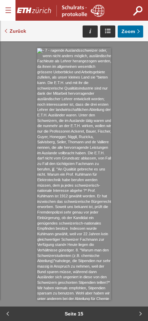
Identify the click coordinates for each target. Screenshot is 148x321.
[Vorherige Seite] (7, 314)
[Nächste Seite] (140, 314)
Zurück (18, 31)
